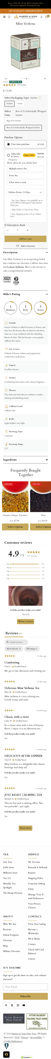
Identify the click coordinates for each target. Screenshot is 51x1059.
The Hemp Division (12, 892)
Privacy (24, 1037)
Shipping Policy (35, 878)
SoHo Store (8, 867)
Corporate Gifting (36, 883)
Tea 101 (7, 878)
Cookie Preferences (13, 1041)
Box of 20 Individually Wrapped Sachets (23, 127)
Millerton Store (10, 872)
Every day (13, 175)
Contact (32, 944)
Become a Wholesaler (33, 931)
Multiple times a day (18, 168)
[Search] (9, 17)
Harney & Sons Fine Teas (24, 1033)
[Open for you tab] (6, 1054)
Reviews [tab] (13, 633)
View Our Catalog (37, 924)
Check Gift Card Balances (36, 951)
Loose (20, 103)
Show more (25, 828)
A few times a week (17, 182)
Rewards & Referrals (37, 867)
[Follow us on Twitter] (12, 1005)
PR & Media (34, 938)
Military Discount (11, 951)
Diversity (7, 940)
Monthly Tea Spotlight (9, 885)
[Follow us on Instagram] (18, 1005)
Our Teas (7, 862)
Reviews (7, 929)
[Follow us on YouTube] (24, 1005)
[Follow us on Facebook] (6, 1005)
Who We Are (9, 924)
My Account (34, 862)
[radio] (25, 144)
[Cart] (46, 17)
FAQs (31, 889)
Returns (31, 872)
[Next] (45, 79)
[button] (25, 564)
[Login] (41, 17)
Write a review (25, 621)
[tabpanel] (25, 736)
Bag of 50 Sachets (14, 120)
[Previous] (6, 79)
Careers (31, 958)
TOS (17, 1037)
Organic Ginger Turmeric (15, 515)
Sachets (10, 103)
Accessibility (36, 1037)
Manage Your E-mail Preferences (36, 896)
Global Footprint (11, 934)
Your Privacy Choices (34, 905)
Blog (5, 945)
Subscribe (25, 996)
